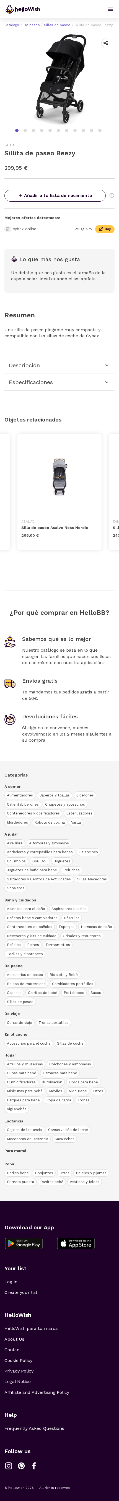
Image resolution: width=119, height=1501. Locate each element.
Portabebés (74, 993)
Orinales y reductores (82, 936)
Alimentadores (20, 795)
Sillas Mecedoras (92, 879)
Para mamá (15, 1150)
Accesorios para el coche (29, 1043)
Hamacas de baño (96, 927)
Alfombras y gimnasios (49, 843)
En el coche (15, 1034)
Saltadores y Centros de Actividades (39, 879)
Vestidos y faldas (84, 1182)
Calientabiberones (23, 804)
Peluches (71, 870)
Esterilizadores (79, 813)
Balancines (88, 852)
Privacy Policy (18, 1371)
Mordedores (17, 822)
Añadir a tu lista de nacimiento (58, 195)
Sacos (95, 993)
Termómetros (57, 945)
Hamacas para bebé (60, 1073)
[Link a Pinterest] (21, 1466)
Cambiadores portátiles (72, 984)
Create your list (20, 1292)
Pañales (14, 945)
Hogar (10, 1055)
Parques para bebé (23, 1100)
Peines (33, 945)
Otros (98, 1091)
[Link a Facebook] (34, 1466)
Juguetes (62, 861)
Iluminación (52, 1082)
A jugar (11, 834)
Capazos (14, 993)
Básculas (71, 918)
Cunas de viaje (19, 1023)
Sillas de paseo (57, 25)
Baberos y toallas (54, 795)
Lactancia (13, 1121)
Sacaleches (64, 1139)
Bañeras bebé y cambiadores (32, 918)
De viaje (12, 1013)
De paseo (32, 25)
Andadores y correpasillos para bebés (40, 852)
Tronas (83, 1100)
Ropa (9, 1164)
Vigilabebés (17, 1109)
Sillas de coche (70, 1043)
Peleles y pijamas (91, 1173)
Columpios (16, 861)
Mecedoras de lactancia (27, 1139)
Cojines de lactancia (24, 1130)
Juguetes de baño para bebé (32, 870)
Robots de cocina (49, 822)
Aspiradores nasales (69, 909)
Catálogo (11, 25)
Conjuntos (44, 1173)
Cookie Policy (18, 1360)
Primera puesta (20, 1182)
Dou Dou (40, 861)
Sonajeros (15, 888)
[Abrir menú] (110, 9)
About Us (14, 1339)
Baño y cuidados (20, 900)
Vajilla (76, 822)
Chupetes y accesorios (65, 804)
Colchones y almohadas (70, 1064)
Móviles (55, 1091)
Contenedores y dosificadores (33, 813)
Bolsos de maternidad (26, 984)
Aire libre (15, 843)
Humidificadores (21, 1082)
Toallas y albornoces (25, 954)
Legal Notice (17, 1381)
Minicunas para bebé (25, 1091)
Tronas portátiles (53, 1023)
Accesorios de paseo (25, 975)
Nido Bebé (78, 1091)
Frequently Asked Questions (34, 1428)
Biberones (85, 795)
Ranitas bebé (51, 1182)
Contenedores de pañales (29, 927)
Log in (10, 1281)
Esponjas (66, 927)
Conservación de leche (68, 1130)
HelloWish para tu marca (31, 1328)
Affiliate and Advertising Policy (36, 1392)
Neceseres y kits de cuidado (31, 936)
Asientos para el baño (26, 909)
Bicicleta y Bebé (64, 975)
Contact (12, 1349)
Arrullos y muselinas (25, 1064)
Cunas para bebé (21, 1073)
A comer (12, 786)
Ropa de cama (58, 1100)
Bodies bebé (18, 1173)
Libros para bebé (83, 1082)
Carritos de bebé (42, 993)
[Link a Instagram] (8, 1466)
